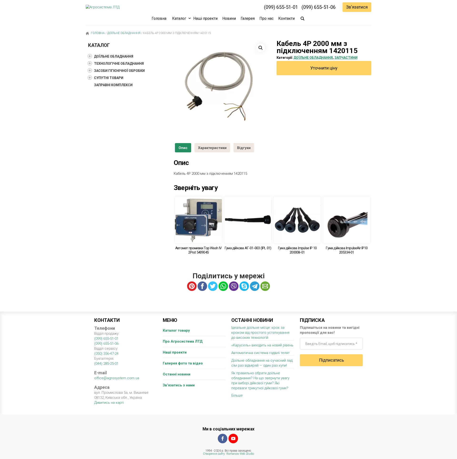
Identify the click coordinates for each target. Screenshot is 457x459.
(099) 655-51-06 (319, 7)
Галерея (248, 18)
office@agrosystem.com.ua (116, 378)
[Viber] (233, 286)
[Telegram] (254, 286)
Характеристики (212, 148)
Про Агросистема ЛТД (183, 341)
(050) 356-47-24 (106, 353)
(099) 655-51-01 (281, 7)
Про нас (266, 18)
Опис (183, 148)
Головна (159, 18)
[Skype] (244, 286)
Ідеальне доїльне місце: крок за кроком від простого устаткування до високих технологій (260, 332)
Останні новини (176, 374)
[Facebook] (222, 438)
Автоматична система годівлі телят (260, 353)
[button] (260, 48)
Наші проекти (205, 18)
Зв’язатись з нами (179, 385)
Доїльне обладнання (123, 33)
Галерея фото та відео (183, 363)
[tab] (183, 147)
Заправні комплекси (113, 85)
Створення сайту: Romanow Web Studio (228, 453)
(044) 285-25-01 (106, 363)
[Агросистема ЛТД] (102, 7)
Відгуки (244, 148)
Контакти (286, 18)
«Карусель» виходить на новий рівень (262, 345)
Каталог (179, 18)
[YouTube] (233, 438)
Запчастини (346, 58)
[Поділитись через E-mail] (265, 286)
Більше (237, 395)
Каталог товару (176, 330)
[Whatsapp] (223, 286)
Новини (229, 18)
